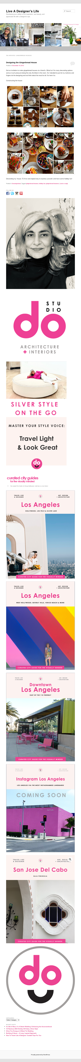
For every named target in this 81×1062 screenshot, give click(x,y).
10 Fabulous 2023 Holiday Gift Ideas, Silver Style (22, 1029)
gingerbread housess (52, 183)
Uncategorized (16, 183)
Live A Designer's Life (22, 11)
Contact (29, 49)
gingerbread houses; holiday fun (35, 183)
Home (8, 49)
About (15, 49)
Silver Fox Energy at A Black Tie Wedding (19, 1031)
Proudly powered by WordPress (40, 1055)
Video (22, 49)
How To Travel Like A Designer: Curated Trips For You (23, 1035)
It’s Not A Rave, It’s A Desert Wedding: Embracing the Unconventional (29, 1027)
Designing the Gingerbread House (21, 62)
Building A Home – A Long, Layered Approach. (21, 1033)
